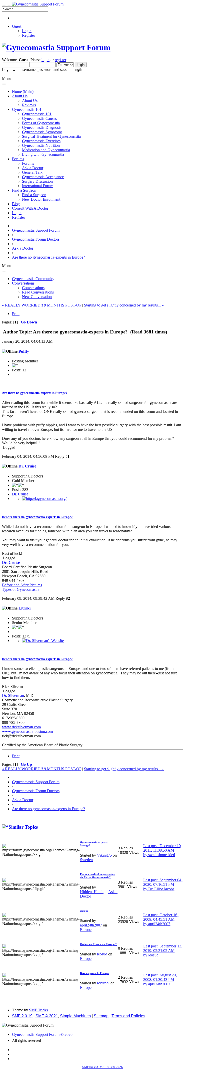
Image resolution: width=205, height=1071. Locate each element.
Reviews (29, 105)
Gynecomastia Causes (39, 118)
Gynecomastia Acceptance (43, 177)
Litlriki (24, 608)
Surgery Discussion (37, 181)
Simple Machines (75, 1016)
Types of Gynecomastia (20, 589)
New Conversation (37, 297)
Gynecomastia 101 (37, 114)
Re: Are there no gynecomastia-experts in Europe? (37, 517)
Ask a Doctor (32, 168)
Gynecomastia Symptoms (42, 132)
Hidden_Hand (92, 892)
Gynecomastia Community (33, 279)
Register (28, 35)
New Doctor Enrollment (41, 199)
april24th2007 (91, 925)
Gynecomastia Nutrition (41, 145)
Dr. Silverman (13, 695)
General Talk (32, 172)
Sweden (86, 860)
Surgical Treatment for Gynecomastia (51, 136)
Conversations (33, 288)
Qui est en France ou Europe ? (98, 944)
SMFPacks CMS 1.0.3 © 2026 (102, 1067)
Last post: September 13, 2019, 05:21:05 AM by (162, 950)
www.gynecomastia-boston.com (27, 731)
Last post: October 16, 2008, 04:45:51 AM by (160, 919)
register (60, 60)
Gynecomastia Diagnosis (41, 127)
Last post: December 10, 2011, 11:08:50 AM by (162, 850)
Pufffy (23, 351)
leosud (102, 954)
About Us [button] (20, 96)
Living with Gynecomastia (43, 154)
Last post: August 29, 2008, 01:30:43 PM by (160, 979)
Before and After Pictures (22, 585)
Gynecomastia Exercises (41, 141)
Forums (28, 163)
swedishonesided (161, 855)
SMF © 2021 (47, 1016)
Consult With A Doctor (30, 208)
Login (27, 31)
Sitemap (101, 1016)
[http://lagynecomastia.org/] (44, 498)
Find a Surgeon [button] (24, 190)
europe (84, 910)
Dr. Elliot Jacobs (161, 889)
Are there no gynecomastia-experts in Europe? (35, 393)
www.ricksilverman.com (21, 727)
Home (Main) (23, 91)
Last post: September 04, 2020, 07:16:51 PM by (162, 884)
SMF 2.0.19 (22, 1016)
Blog (16, 204)
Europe (86, 929)
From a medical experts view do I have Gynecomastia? (97, 876)
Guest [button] (16, 26)
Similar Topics (23, 827)
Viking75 (105, 855)
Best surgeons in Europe (94, 973)
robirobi (103, 983)
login (46, 60)
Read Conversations (38, 292)
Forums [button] (18, 159)
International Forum (37, 186)
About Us (30, 100)
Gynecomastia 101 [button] (27, 109)
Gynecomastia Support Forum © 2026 (42, 1034)
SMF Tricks (38, 1010)
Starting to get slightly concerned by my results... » (124, 305)
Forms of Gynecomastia (41, 123)
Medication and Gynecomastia (46, 150)
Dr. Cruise (27, 466)
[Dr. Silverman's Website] (43, 640)
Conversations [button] (23, 283)
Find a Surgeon (34, 195)
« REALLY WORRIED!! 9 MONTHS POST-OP (41, 305)
